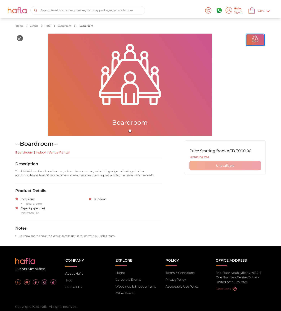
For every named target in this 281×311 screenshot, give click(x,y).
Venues (34, 25)
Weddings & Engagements (135, 286)
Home (19, 25)
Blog (68, 280)
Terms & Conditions (180, 273)
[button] (130, 85)
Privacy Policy (176, 279)
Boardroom (64, 25)
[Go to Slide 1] (130, 130)
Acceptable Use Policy (182, 286)
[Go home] (25, 260)
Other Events (125, 293)
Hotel (48, 25)
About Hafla (74, 273)
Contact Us (73, 287)
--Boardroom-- (86, 25)
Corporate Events (128, 279)
